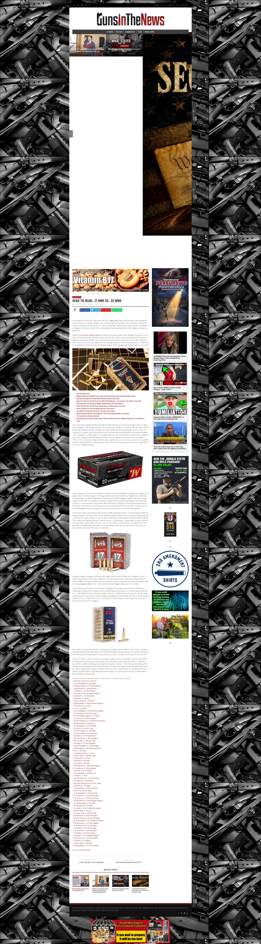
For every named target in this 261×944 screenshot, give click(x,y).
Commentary (81, 293)
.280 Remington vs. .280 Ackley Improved (86, 748)
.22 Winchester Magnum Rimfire (89, 335)
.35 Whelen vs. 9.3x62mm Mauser (84, 833)
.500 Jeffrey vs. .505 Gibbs (81, 761)
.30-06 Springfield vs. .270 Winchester (85, 793)
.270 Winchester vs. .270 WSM (83, 806)
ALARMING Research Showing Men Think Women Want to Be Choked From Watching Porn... (170, 358)
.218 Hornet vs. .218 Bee (81, 698)
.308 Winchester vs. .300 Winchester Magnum (88, 703)
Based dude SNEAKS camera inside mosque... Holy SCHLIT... (167, 388)
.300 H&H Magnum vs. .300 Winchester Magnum (89, 721)
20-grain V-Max (86, 584)
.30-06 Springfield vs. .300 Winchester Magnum (88, 711)
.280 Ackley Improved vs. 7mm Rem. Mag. (87, 783)
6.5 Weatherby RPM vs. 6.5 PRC (83, 753)
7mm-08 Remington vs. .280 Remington (86, 746)
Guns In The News (80, 304)
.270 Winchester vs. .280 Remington (85, 830)
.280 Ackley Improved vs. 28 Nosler (84, 681)
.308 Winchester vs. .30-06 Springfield (85, 838)
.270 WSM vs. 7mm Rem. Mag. (83, 728)
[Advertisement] (130, 253)
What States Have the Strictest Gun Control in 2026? (120, 889)
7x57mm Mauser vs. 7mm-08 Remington (86, 818)
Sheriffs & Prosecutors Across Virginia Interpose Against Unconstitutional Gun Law (100, 890)
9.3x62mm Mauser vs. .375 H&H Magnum (87, 686)
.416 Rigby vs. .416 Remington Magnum (86, 835)
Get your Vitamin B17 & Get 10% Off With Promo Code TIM (97, 399)
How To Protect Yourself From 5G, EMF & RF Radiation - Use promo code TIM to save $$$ (108, 401)
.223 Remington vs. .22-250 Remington (86, 845)
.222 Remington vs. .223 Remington (85, 726)
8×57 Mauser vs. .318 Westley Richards (86, 798)
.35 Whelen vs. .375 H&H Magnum (84, 691)
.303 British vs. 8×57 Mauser (82, 771)
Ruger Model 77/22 (116, 320)
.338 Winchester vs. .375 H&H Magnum (86, 823)
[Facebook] (74, 5)
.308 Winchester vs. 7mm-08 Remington (86, 766)
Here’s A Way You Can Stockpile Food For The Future (95, 409)
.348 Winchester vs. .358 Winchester (85, 688)
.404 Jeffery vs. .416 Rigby (81, 786)
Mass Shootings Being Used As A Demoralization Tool (80, 889)
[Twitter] (82, 5)
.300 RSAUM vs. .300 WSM (82, 758)
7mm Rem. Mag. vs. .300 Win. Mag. (84, 813)
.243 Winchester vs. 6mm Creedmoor (85, 788)
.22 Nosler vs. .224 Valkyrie (82, 840)
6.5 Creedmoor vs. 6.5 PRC (82, 706)
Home (74, 293)
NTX (77, 525)
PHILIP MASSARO (84, 850)
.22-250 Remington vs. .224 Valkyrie (85, 683)
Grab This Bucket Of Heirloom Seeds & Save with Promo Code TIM (100, 406)
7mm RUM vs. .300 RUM (81, 763)
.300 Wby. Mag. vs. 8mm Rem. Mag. (85, 713)
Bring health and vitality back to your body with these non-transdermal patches (106, 396)
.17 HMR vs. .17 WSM (80, 776)
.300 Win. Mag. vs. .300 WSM (82, 843)
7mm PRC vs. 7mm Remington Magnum (86, 693)
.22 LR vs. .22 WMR (79, 708)
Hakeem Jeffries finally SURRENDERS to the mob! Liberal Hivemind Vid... (169, 418)
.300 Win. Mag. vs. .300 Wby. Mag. (84, 741)
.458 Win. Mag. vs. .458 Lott (82, 810)
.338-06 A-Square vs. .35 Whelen (83, 701)
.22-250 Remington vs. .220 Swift (84, 803)
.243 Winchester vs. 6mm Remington (85, 815)
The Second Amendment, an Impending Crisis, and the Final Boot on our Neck (140, 890)
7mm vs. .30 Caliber (79, 751)
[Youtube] (85, 5)
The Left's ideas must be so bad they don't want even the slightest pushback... (170, 447)
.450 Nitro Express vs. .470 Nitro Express (86, 778)
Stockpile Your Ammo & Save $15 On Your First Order (95, 411)
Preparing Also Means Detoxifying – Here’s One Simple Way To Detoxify (102, 414)
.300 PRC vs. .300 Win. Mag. (82, 791)
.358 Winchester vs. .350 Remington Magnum (88, 801)
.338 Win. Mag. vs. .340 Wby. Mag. (84, 756)
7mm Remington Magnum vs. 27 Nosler (86, 716)
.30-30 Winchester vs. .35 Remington (85, 825)
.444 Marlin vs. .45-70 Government (84, 736)
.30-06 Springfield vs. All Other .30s (84, 773)
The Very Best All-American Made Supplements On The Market (99, 404)
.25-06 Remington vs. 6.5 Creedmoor (85, 733)
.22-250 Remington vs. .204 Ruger (84, 731)
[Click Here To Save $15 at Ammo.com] (170, 524)
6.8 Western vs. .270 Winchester (83, 696)
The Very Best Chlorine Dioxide (87, 416)
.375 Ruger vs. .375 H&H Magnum (84, 743)
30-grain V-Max (119, 584)
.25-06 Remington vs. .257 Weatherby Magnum (88, 820)
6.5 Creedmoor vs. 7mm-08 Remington (86, 796)
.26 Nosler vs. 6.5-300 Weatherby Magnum (87, 808)
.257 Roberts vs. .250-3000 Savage (84, 828)
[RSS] (78, 5)
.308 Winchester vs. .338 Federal (83, 723)
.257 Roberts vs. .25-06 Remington (84, 718)
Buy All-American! (82, 394)
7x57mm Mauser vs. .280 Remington (86, 738)
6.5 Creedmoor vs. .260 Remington (84, 768)
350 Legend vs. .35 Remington (83, 781)
